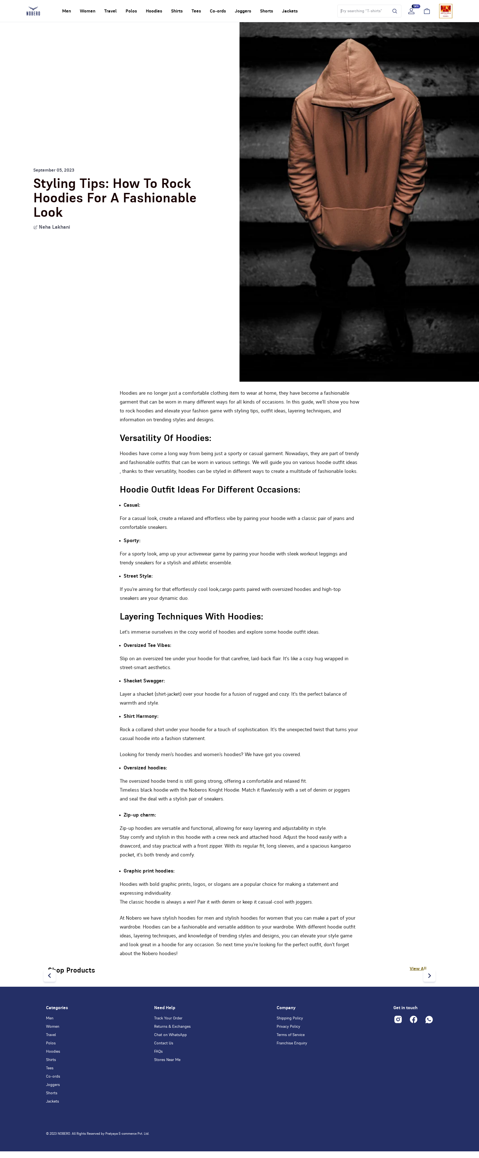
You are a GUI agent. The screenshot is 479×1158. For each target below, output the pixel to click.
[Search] (393, 11)
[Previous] (50, 976)
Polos (51, 1043)
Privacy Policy (288, 1027)
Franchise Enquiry (292, 1043)
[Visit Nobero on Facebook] (413, 1019)
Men (49, 1018)
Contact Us (163, 1043)
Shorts (51, 1093)
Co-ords (53, 1076)
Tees (49, 1068)
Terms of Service (291, 1035)
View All (418, 968)
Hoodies (53, 1052)
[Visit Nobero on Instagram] (398, 1019)
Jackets (52, 1101)
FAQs (158, 1052)
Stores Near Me (167, 1060)
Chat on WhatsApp (170, 1035)
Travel (51, 1035)
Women (52, 1027)
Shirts (51, 1060)
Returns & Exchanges (172, 1027)
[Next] (429, 976)
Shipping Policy (290, 1018)
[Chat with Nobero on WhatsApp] (429, 1019)
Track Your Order (168, 1018)
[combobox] (362, 11)
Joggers (53, 1085)
